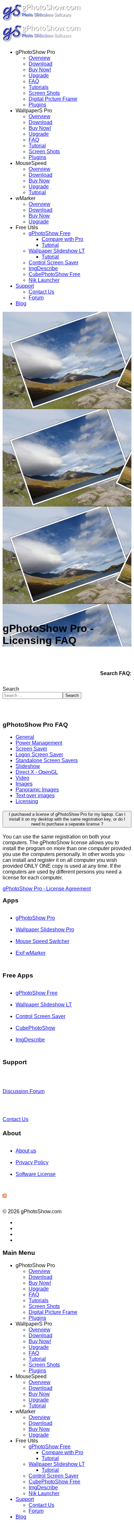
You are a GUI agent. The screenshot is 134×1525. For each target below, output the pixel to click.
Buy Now (39, 180)
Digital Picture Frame (53, 99)
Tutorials (38, 87)
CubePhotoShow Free (54, 274)
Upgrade (39, 75)
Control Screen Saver (53, 262)
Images (24, 784)
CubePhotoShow (35, 1028)
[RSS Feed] (5, 1196)
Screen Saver (31, 748)
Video (22, 778)
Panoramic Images (37, 789)
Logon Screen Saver (39, 754)
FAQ (34, 81)
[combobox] (33, 695)
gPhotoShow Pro (35, 918)
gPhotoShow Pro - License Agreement (47, 888)
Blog (21, 303)
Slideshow (28, 766)
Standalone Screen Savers (47, 760)
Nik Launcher (44, 280)
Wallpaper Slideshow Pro (45, 929)
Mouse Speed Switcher (42, 941)
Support (25, 286)
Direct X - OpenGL (37, 772)
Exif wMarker (31, 953)
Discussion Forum (24, 1091)
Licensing (27, 801)
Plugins (37, 104)
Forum (36, 297)
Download (40, 64)
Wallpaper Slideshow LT (57, 251)
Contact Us (41, 292)
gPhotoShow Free (50, 233)
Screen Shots (44, 93)
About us (26, 1150)
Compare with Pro (62, 239)
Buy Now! (40, 69)
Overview (39, 58)
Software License (36, 1174)
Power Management (39, 743)
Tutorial (37, 145)
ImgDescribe (43, 268)
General (25, 737)
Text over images (35, 795)
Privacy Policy (32, 1162)
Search (11, 689)
